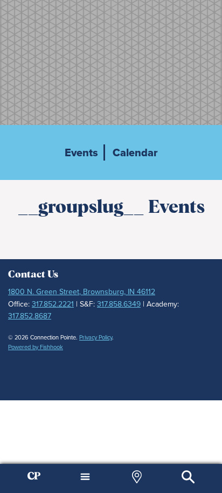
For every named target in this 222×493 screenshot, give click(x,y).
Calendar (135, 152)
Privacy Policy (95, 337)
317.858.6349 (119, 304)
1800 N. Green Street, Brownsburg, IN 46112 (81, 291)
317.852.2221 (53, 304)
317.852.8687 (29, 316)
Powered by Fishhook (35, 347)
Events (81, 152)
